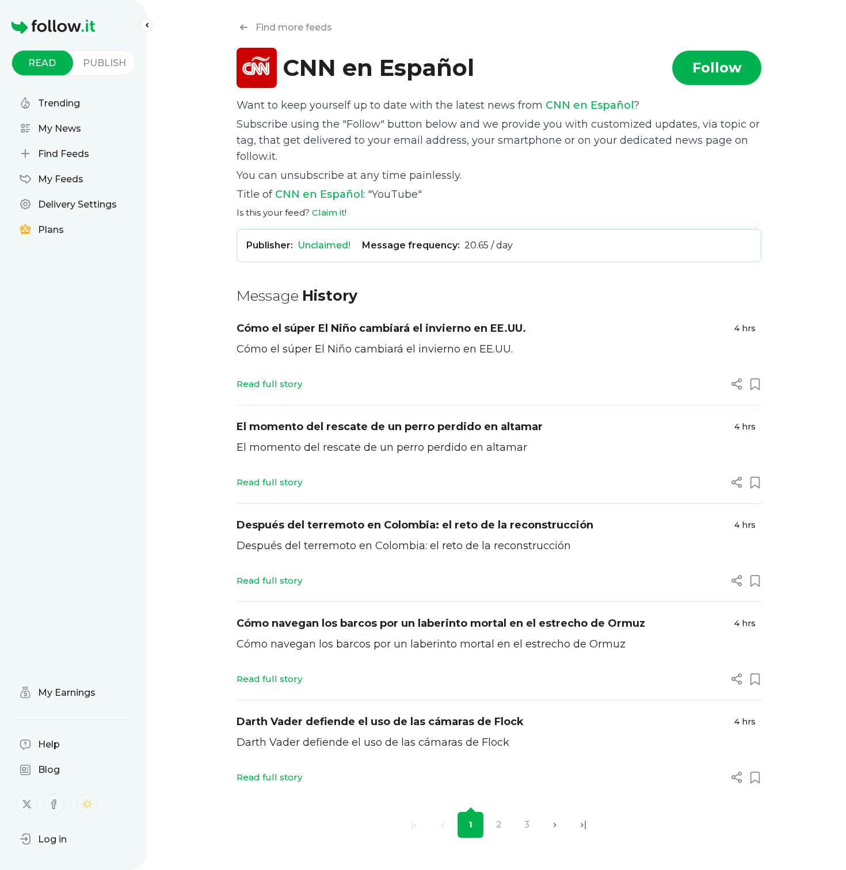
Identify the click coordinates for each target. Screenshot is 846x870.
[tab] (42, 63)
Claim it (328, 212)
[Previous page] (442, 825)
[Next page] (555, 825)
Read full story (269, 383)
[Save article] (755, 384)
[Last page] (583, 825)
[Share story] (736, 384)
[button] (43, 839)
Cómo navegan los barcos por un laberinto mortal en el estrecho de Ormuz (441, 623)
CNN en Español (590, 105)
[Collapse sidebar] (147, 25)
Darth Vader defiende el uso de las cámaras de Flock (380, 721)
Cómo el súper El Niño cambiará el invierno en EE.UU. (381, 328)
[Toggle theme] (87, 804)
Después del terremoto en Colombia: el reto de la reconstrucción (415, 525)
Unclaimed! (324, 245)
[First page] (414, 825)
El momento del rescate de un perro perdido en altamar (390, 426)
